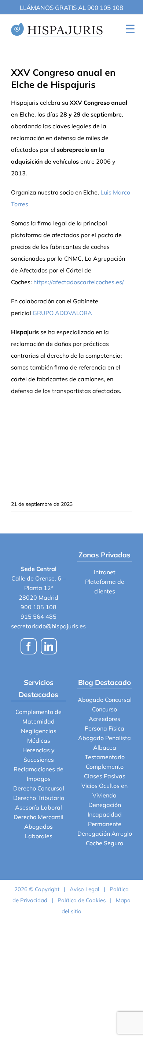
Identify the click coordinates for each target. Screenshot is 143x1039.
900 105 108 (38, 607)
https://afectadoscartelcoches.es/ (78, 282)
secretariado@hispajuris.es (48, 626)
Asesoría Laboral (38, 807)
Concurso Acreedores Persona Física (104, 719)
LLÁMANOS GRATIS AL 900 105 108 (71, 7)
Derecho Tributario (38, 797)
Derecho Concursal (38, 788)
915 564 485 (38, 616)
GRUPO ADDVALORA (62, 313)
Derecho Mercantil (38, 817)
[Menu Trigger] (130, 28)
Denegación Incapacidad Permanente (105, 814)
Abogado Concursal (105, 699)
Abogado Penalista (104, 738)
